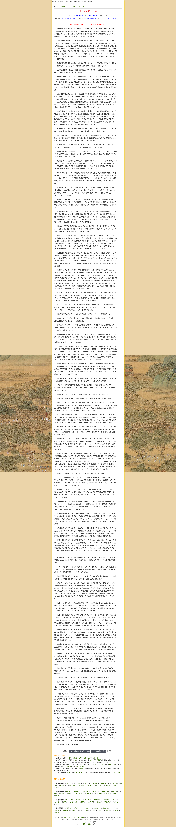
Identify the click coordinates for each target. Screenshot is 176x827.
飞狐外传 (68, 783)
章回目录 (88, 751)
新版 (85, 758)
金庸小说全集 (64, 6)
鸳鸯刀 (116, 785)
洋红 (65, 19)
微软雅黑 (92, 19)
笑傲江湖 (62, 785)
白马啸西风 (114, 783)
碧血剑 (108, 785)
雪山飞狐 (77, 783)
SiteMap (98, 824)
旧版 (70, 758)
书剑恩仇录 (72, 785)
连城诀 (86, 783)
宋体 (85, 19)
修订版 (80, 758)
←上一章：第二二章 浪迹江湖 (74, 25)
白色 (76, 19)
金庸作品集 (112, 764)
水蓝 (71, 19)
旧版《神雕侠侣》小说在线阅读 (79, 6)
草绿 (74, 19)
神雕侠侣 (81, 785)
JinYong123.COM (87, 1)
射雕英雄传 (103, 783)
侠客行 (90, 785)
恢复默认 (115, 19)
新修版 (96, 758)
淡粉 (68, 19)
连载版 (75, 758)
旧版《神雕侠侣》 (94, 15)
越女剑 (57, 787)
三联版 (89, 758)
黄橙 (63, 19)
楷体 (96, 19)
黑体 (88, 19)
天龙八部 (94, 783)
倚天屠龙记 (99, 785)
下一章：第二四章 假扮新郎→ (96, 25)
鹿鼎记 (70, 793)
